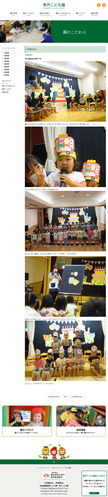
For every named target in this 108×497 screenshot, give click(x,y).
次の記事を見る (77, 397)
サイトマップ (56, 468)
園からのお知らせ (8, 86)
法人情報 (68, 468)
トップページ (42, 468)
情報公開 (5, 92)
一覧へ (65, 397)
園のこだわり (7, 89)
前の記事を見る (53, 397)
